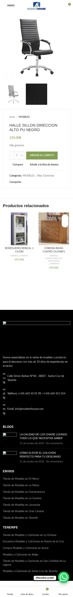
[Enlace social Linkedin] (37, 182)
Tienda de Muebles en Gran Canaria (23, 511)
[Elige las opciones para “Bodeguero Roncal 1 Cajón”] (30, 224)
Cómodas (54, 264)
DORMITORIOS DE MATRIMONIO (54, 259)
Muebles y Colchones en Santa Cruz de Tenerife (30, 571)
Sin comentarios (54, 443)
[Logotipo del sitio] (36, 5)
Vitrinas (24, 256)
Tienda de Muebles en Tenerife (20, 518)
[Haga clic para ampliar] (9, 75)
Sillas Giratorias (45, 175)
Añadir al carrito (42, 155)
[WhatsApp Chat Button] (63, 577)
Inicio (12, 117)
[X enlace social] (29, 182)
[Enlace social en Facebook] (24, 182)
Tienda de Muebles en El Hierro (21, 479)
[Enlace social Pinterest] (33, 182)
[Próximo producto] (62, 117)
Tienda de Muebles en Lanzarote (21, 505)
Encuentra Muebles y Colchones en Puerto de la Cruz (33, 541)
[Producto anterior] (54, 117)
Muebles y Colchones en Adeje (20, 554)
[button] (65, 224)
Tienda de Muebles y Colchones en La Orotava (29, 535)
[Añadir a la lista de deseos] (30, 217)
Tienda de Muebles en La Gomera (22, 498)
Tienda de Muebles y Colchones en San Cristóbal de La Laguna (34, 563)
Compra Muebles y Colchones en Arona (25, 548)
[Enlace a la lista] (36, 393)
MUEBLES (24, 117)
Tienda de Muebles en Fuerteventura (24, 492)
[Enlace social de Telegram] (42, 182)
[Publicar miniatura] (10, 439)
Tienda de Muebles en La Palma (21, 485)
